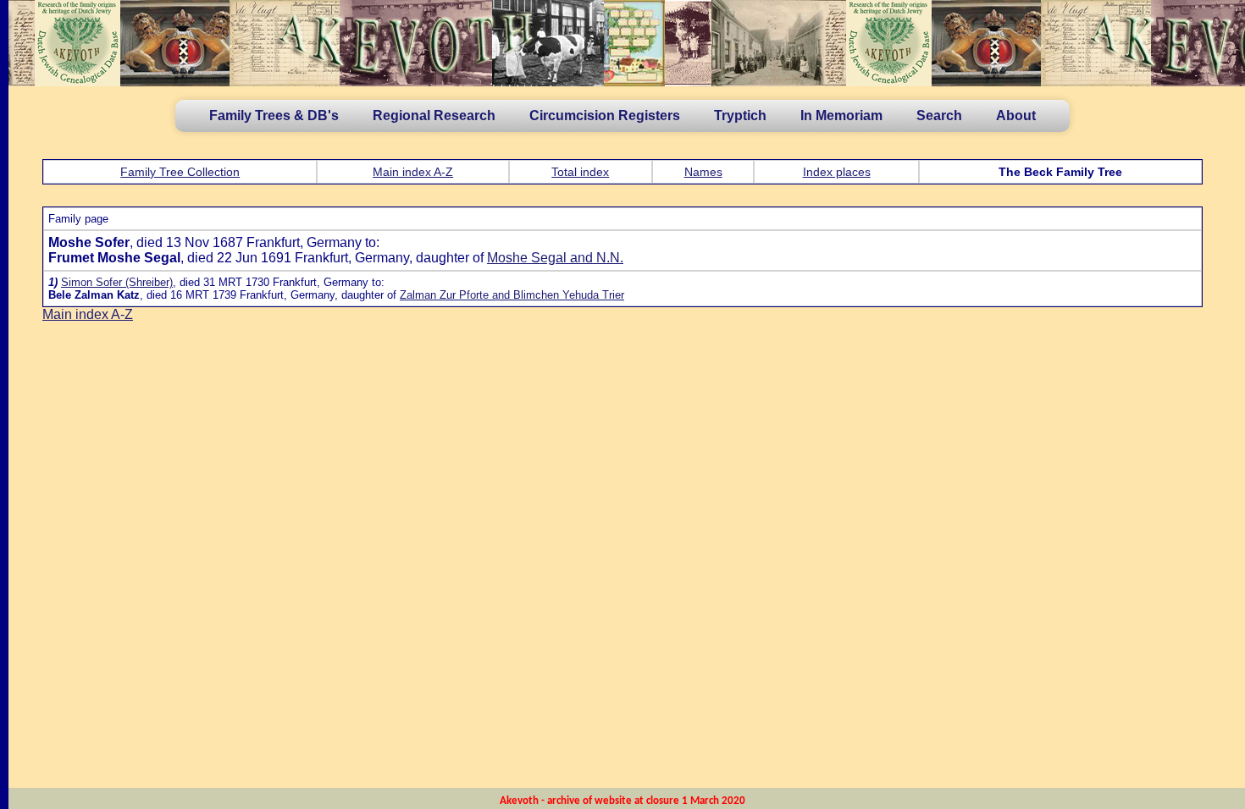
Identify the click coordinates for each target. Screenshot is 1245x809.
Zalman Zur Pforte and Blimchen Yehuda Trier (512, 295)
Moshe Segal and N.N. (555, 257)
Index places (837, 172)
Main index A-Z (413, 172)
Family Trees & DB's (274, 115)
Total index (580, 172)
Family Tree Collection (180, 172)
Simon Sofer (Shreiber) (117, 282)
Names (703, 172)
